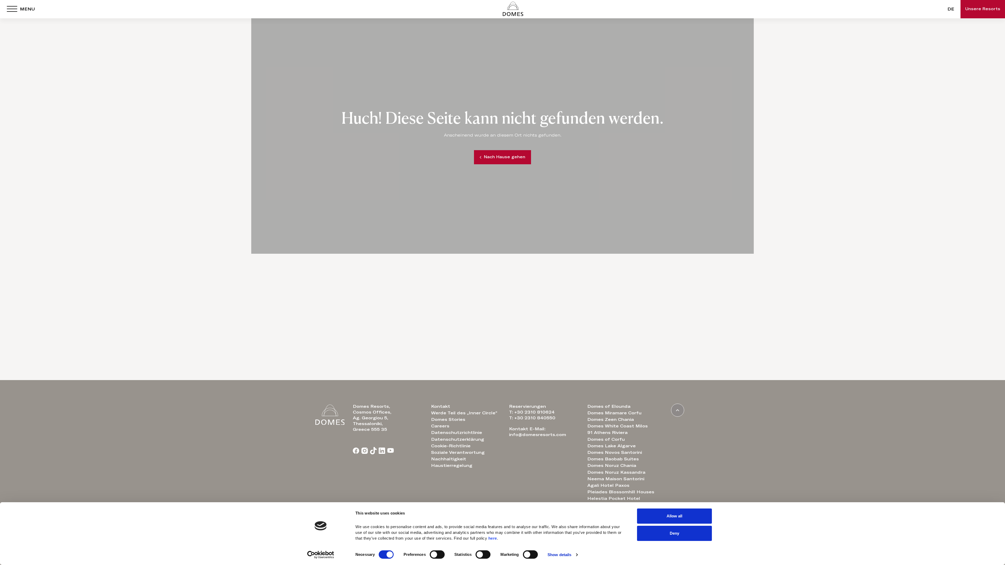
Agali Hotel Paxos (608, 485)
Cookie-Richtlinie (451, 446)
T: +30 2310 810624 (532, 412)
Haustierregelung (451, 466)
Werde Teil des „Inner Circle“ (464, 413)
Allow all (674, 516)
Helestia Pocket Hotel (613, 498)
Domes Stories (448, 419)
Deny (674, 533)
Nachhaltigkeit (448, 459)
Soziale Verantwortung (458, 452)
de (950, 9)
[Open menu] (12, 9)
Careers (440, 426)
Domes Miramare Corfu (614, 413)
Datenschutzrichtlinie (456, 433)
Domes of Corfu (606, 439)
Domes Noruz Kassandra (616, 472)
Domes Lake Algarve (611, 446)
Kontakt (440, 406)
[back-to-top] (677, 410)
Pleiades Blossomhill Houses (620, 492)
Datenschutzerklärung (457, 439)
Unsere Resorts (982, 9)
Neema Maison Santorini (615, 479)
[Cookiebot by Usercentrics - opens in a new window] (321, 555)
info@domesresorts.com (537, 435)
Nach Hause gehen (504, 157)
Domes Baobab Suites (613, 459)
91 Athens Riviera (607, 433)
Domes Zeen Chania (610, 419)
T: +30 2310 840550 (532, 418)
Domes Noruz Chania (611, 466)
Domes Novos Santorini (614, 452)
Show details (559, 554)
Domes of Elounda (608, 406)
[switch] (437, 554)
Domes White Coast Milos (617, 426)
